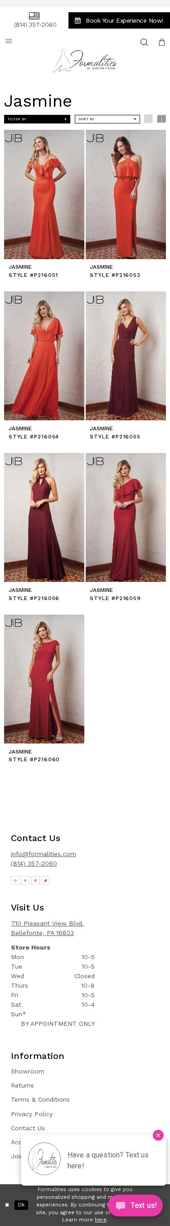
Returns (22, 1085)
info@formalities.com (43, 853)
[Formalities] (85, 60)
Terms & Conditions (40, 1099)
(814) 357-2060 (34, 863)
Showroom (27, 1071)
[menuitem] (34, 20)
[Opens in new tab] (15, 880)
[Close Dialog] (7, 1205)
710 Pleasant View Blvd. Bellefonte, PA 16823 (47, 928)
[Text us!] (135, 1207)
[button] (162, 42)
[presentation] (44, 194)
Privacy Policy (32, 1114)
